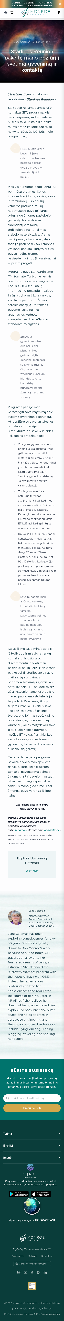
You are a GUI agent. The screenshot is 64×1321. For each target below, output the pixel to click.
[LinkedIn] (45, 1272)
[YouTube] (25, 1272)
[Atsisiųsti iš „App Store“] (41, 1194)
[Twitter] (38, 1272)
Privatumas (18, 1256)
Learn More (32, 870)
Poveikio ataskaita (50, 1314)
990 (36, 1314)
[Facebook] (32, 1272)
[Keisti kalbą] (6, 12)
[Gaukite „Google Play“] (19, 1194)
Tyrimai (7, 1133)
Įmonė (7, 1157)
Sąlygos (32, 1256)
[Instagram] (19, 1272)
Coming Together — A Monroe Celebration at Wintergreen (32, 4)
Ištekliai (8, 1145)
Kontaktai (47, 1256)
